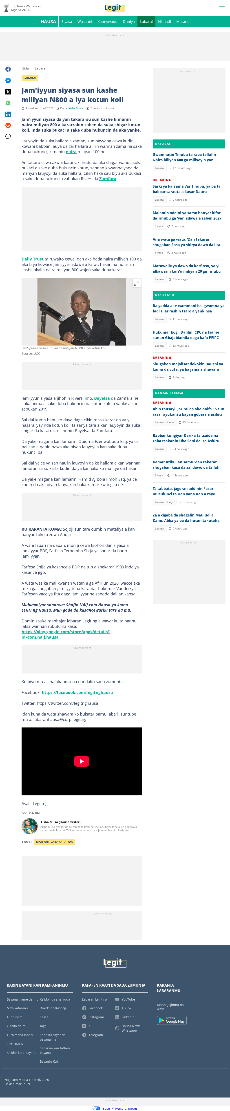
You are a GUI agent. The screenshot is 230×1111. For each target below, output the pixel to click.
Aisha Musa (75, 108)
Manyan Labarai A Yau (54, 842)
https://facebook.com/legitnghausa (77, 692)
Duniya (129, 21)
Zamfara (107, 178)
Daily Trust (33, 259)
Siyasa (67, 21)
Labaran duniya (164, 422)
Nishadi (164, 21)
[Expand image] (136, 283)
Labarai (146, 21)
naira (71, 151)
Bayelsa (102, 398)
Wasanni (84, 21)
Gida (25, 68)
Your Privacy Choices (120, 1108)
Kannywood (107, 21)
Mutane (182, 21)
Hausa (48, 21)
